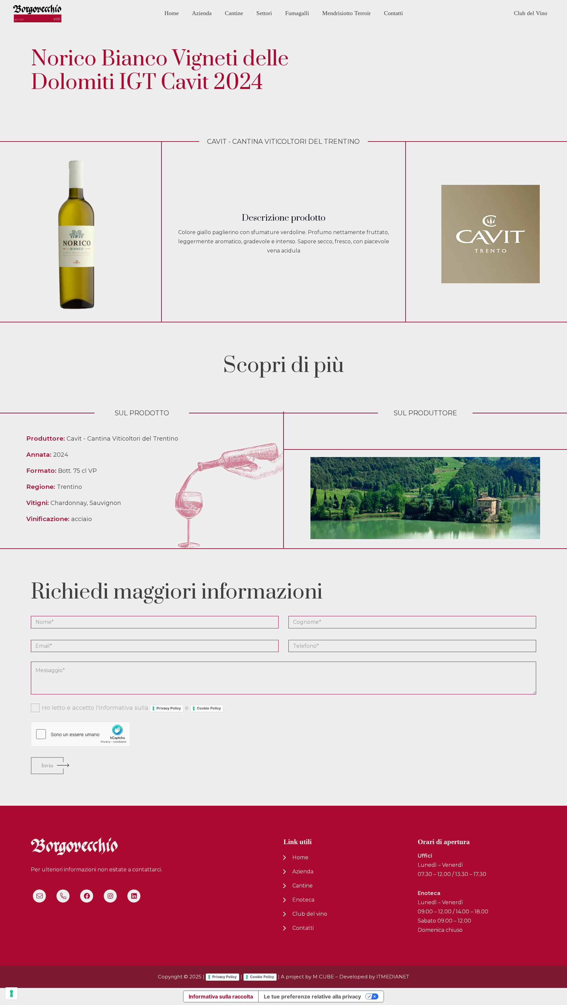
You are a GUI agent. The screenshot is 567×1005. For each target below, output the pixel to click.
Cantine (302, 886)
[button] (216, 13)
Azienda (302, 871)
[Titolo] (39, 896)
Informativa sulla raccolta (221, 996)
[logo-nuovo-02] (37, 13)
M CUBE (323, 976)
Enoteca (303, 900)
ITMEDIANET (392, 976)
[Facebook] (86, 896)
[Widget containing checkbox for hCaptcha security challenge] (80, 734)
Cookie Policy (209, 708)
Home (300, 857)
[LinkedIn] (133, 896)
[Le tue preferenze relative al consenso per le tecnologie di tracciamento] (11, 993)
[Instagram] (110, 896)
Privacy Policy (169, 708)
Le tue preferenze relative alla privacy (312, 996)
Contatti (303, 928)
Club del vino (309, 914)
